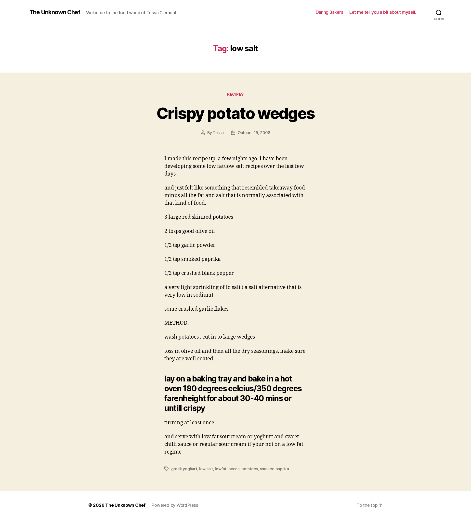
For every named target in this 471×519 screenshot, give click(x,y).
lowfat (220, 468)
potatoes (249, 468)
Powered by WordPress (174, 505)
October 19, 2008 (254, 132)
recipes (235, 94)
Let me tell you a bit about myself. (382, 12)
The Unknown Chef (54, 12)
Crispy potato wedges (236, 113)
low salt (206, 468)
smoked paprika (274, 468)
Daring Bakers (329, 12)
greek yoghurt (184, 468)
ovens (233, 468)
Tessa (218, 132)
